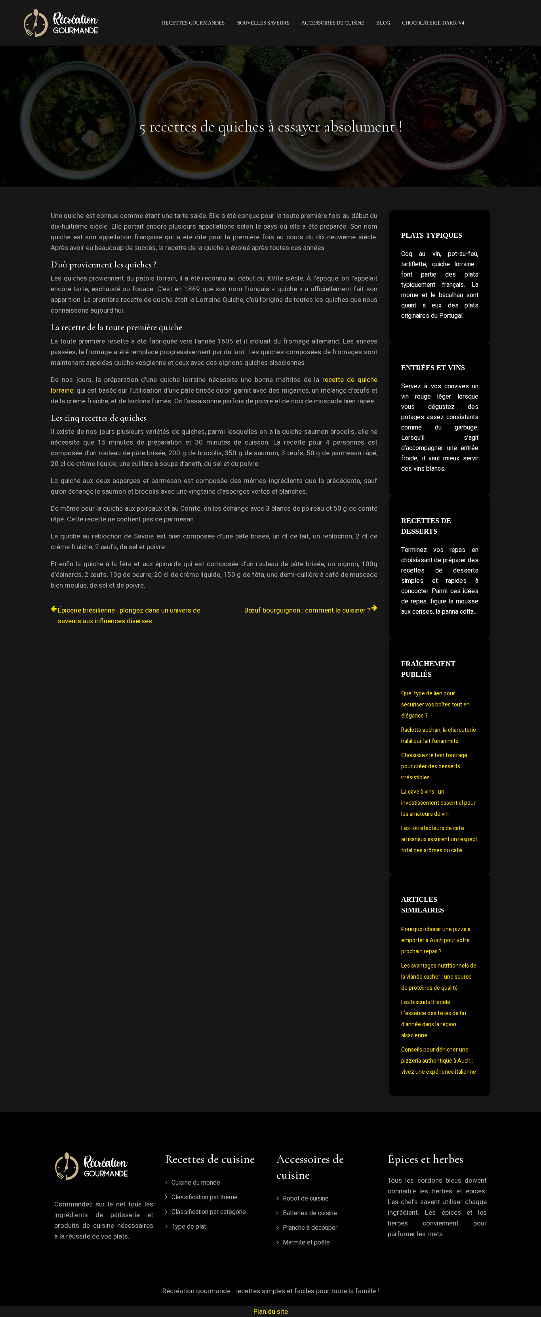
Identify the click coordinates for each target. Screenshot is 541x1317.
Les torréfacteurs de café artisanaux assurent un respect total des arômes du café (439, 839)
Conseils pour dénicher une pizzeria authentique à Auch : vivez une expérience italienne (438, 1061)
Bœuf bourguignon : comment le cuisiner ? (307, 610)
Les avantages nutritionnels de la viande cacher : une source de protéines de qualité (438, 977)
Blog (383, 23)
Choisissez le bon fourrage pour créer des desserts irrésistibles (434, 766)
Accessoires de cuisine (332, 23)
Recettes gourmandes (193, 23)
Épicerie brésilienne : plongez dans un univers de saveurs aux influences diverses (129, 615)
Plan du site (270, 1312)
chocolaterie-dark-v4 (433, 23)
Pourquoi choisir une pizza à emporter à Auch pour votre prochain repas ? (436, 940)
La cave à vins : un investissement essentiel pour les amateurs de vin (438, 803)
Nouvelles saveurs (263, 23)
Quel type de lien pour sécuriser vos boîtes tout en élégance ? (435, 704)
